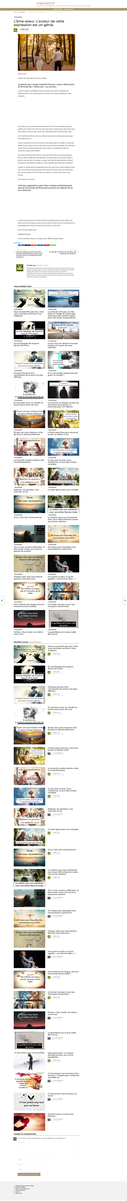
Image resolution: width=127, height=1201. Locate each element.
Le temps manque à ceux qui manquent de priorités (61, 605)
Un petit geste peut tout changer (63, 490)
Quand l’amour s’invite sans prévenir (61, 1115)
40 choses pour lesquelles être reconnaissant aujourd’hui (62, 548)
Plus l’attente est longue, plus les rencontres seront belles (29, 605)
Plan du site (18, 1193)
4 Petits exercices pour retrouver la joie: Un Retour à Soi (63, 433)
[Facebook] (21, 245)
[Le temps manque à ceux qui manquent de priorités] (63, 591)
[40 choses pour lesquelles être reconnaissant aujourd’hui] (63, 534)
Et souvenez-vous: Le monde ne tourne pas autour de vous (28, 404)
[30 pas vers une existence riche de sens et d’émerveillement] (29, 419)
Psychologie (69, 9)
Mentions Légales (20, 1187)
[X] (27, 245)
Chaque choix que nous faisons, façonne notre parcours (28, 578)
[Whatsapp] (53, 245)
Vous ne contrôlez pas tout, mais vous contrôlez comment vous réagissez (29, 314)
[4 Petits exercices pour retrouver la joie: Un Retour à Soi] (63, 419)
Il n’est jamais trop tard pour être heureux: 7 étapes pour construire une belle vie (63, 1075)
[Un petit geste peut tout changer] (63, 476)
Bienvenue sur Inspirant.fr (22, 1188)
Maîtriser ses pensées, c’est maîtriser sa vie (26, 491)
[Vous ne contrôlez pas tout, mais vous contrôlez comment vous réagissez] (29, 298)
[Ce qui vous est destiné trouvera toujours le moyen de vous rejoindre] (63, 330)
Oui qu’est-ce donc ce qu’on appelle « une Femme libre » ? (62, 578)
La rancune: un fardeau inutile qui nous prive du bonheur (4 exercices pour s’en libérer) (63, 405)
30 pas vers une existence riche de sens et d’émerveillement (28, 433)
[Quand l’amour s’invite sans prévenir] (29, 1122)
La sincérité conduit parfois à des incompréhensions (29, 461)
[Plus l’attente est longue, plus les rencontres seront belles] (29, 591)
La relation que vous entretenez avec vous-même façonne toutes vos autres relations (63, 519)
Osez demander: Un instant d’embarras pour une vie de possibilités (60, 1055)
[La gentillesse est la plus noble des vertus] (63, 619)
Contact (17, 1192)
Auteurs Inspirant (20, 1190)
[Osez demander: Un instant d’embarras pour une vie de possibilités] (29, 1061)
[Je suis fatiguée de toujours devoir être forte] (29, 330)
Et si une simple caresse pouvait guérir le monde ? (63, 374)
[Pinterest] (47, 245)
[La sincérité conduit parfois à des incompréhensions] (29, 447)
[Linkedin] (40, 245)
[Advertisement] (46, 111)
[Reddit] (34, 245)
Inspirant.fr (46, 3)
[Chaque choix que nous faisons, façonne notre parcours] (29, 563)
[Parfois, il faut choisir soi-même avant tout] (29, 619)
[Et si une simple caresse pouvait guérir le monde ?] (63, 360)
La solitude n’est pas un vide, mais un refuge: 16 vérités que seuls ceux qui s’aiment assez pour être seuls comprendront (62, 315)
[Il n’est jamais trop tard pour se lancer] (29, 1101)
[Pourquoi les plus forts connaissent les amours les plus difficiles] (29, 360)
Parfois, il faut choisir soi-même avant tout (28, 633)
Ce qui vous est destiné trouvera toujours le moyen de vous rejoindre (63, 345)
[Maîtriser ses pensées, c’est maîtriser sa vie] (29, 476)
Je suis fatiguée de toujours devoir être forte (26, 344)
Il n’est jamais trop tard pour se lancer (62, 1095)
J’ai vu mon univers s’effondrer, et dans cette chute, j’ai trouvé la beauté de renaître (29, 549)
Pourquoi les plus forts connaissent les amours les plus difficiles (28, 375)
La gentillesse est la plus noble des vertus (62, 633)
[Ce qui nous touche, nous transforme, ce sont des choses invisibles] (63, 447)
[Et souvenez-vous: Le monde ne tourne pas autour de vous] (29, 390)
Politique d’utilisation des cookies (24, 1185)
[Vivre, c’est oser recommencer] (29, 504)
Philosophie (58, 9)
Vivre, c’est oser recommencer (28, 517)
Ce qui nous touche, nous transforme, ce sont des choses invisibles (62, 462)
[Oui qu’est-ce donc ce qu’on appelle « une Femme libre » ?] (63, 563)
